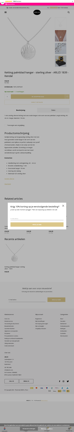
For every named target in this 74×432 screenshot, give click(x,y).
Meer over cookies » (47, 428)
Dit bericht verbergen (29, 428)
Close (63, 206)
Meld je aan (37, 224)
